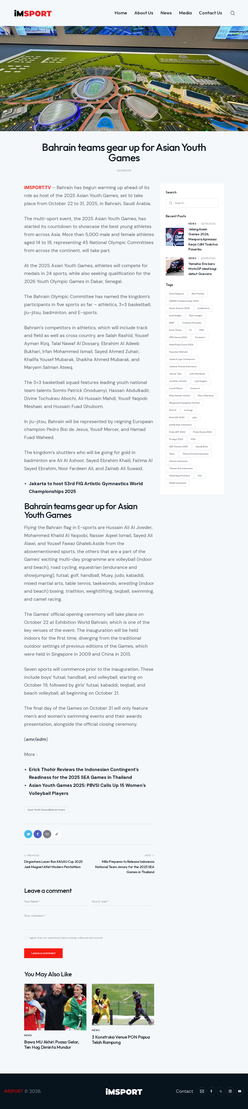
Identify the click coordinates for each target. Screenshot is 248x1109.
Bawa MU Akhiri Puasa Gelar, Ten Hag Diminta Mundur (51, 1044)
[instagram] (230, 1091)
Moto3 (172, 410)
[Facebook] (38, 834)
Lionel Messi (175, 388)
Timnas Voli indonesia (181, 468)
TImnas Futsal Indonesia (195, 453)
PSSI (193, 439)
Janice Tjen (175, 373)
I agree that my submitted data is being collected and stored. (66, 937)
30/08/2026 (208, 223)
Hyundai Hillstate (178, 351)
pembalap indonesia (180, 424)
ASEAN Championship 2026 (184, 300)
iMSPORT (13, 1091)
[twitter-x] (221, 1091)
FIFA (201, 329)
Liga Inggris (200, 380)
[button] (56, 834)
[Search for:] (192, 203)
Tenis (172, 453)
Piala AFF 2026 (177, 431)
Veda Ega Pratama (179, 475)
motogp (188, 410)
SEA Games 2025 (178, 446)
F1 (191, 329)
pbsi (194, 417)
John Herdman (197, 373)
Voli (200, 475)
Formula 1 (200, 337)
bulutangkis (175, 315)
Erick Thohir (175, 329)
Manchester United (179, 395)
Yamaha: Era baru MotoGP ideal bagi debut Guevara (202, 269)
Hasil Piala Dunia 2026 (181, 344)
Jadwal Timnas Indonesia (182, 366)
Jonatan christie (178, 380)
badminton (204, 308)
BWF (171, 322)
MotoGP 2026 (177, 417)
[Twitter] (28, 834)
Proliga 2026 (176, 439)
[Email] (47, 834)
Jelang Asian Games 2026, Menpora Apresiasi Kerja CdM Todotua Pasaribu (202, 239)
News (28, 1035)
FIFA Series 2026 (178, 337)
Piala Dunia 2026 (202, 431)
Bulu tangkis (195, 315)
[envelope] (202, 1091)
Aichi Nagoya (176, 293)
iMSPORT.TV (37, 188)
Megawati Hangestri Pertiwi (184, 402)
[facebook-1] (211, 1091)
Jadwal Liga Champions (182, 359)
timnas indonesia (178, 461)
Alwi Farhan (198, 293)
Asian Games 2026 (179, 308)
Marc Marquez (206, 395)
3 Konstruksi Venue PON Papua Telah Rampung (121, 1039)
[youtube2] (240, 1091)
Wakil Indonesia (177, 482)
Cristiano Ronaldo (192, 322)
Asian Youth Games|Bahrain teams (46, 809)
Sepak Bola (202, 446)
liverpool (195, 388)
